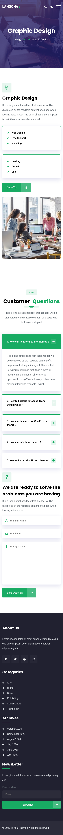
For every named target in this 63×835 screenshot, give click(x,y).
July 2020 (12, 744)
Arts (9, 682)
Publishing (13, 698)
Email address (10, 787)
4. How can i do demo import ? (24, 442)
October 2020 (14, 728)
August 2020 (14, 739)
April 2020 (12, 754)
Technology (13, 708)
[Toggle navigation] (59, 6)
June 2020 (13, 749)
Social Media (14, 703)
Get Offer (12, 187)
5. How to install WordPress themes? (28, 460)
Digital (10, 687)
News (10, 693)
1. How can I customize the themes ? (28, 341)
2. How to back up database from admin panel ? (26, 403)
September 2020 (16, 733)
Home (18, 39)
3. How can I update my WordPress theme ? (27, 423)
